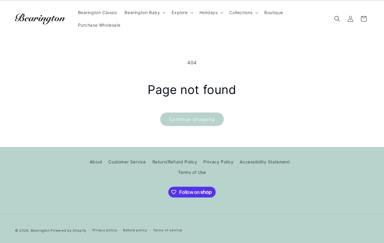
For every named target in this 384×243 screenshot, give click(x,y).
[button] (144, 12)
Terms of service (167, 230)
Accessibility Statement (265, 161)
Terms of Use (192, 172)
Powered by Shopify (68, 230)
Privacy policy (104, 230)
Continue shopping (192, 119)
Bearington (40, 230)
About (96, 161)
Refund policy (135, 230)
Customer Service (127, 161)
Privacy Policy (218, 161)
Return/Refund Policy (174, 161)
